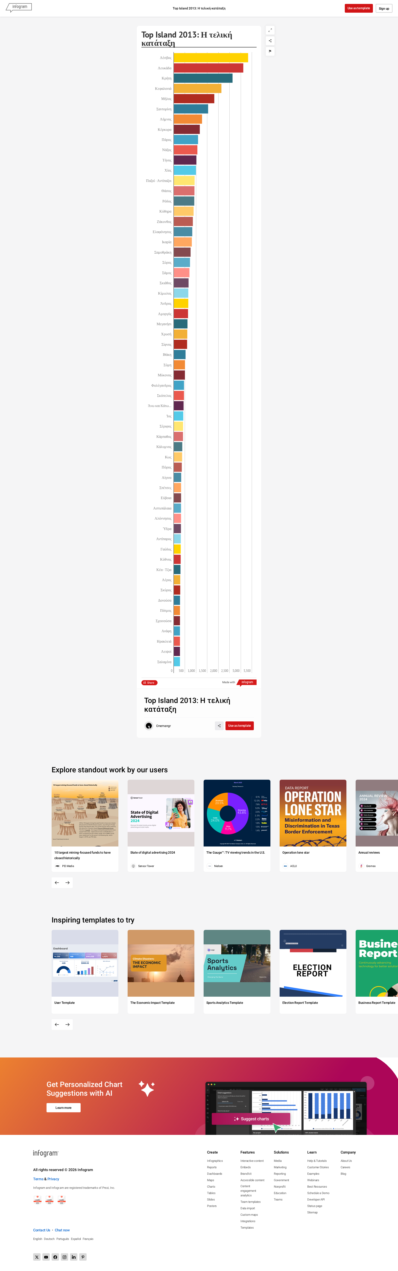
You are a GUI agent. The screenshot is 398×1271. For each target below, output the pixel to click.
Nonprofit (279, 1186)
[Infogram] (19, 8)
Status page (314, 1206)
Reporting (280, 1173)
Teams (278, 1199)
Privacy (53, 1179)
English (37, 1239)
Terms (38, 1179)
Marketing (280, 1167)
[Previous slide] (57, 882)
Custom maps (249, 1214)
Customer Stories (318, 1167)
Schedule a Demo (318, 1193)
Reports (212, 1167)
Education (280, 1193)
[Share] (270, 40)
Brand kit (245, 1173)
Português (62, 1239)
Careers (345, 1167)
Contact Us (41, 1230)
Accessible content (252, 1180)
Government (281, 1180)
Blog (343, 1173)
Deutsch (49, 1239)
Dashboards (214, 1173)
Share (150, 682)
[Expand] (270, 30)
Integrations (247, 1221)
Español (76, 1239)
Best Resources (317, 1186)
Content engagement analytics (248, 1190)
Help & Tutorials (317, 1161)
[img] (211, 57)
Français (88, 1239)
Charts (211, 1186)
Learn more (64, 1108)
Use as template (359, 8)
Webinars (313, 1180)
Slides (211, 1199)
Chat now (62, 1230)
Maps (210, 1180)
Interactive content (251, 1161)
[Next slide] (67, 882)
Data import (247, 1208)
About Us (346, 1161)
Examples (313, 1173)
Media (278, 1161)
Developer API (316, 1199)
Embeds (245, 1167)
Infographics (215, 1161)
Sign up (384, 8)
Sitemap (312, 1212)
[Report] (270, 51)
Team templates (250, 1202)
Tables (211, 1193)
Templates (247, 1227)
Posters (212, 1206)
